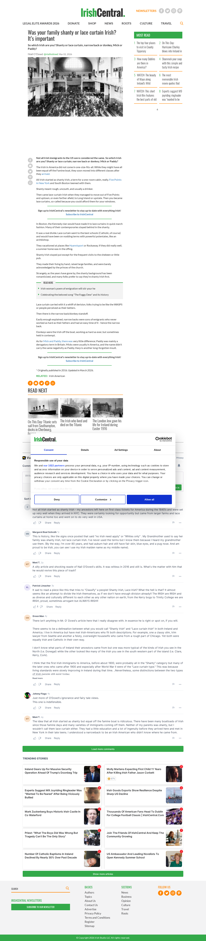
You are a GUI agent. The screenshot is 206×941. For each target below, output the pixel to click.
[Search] (181, 24)
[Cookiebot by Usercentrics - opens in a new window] (158, 439)
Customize (101, 499)
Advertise (90, 909)
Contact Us (91, 905)
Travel (125, 909)
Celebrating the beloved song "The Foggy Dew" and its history (75, 294)
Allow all (149, 499)
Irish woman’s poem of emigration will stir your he (68, 288)
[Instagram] (173, 10)
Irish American (57, 375)
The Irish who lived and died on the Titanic (73, 422)
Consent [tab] (49, 450)
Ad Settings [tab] (121, 450)
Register (90, 921)
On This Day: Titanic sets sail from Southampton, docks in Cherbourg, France (42, 427)
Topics (88, 896)
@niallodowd (51, 54)
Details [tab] (85, 450)
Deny (57, 499)
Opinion (126, 901)
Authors (89, 892)
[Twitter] (167, 10)
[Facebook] (161, 10)
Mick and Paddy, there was (58, 341)
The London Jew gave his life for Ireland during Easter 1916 (107, 424)
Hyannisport (76, 245)
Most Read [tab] (143, 35)
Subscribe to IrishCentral (79, 214)
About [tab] (157, 450)
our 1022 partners (54, 465)
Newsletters (146, 11)
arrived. (46, 173)
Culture (125, 905)
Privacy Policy (93, 913)
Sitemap (89, 926)
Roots (124, 913)
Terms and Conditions (97, 917)
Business (126, 896)
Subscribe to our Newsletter (40, 907)
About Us (90, 901)
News (124, 892)
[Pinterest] (179, 10)
